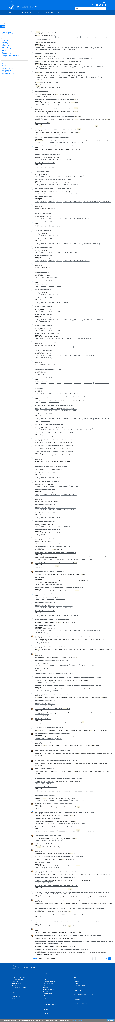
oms (4, 56)
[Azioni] (10, 2)
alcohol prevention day (52, 867)
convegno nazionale (41, 632)
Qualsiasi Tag (5, 40)
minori (76, 393)
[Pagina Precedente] (94, 958)
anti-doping (58, 113)
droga (37, 463)
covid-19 (59, 840)
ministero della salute (42, 715)
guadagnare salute (52, 104)
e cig (37, 385)
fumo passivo (6, 53)
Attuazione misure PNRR (17, 1009)
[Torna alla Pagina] (1, 20)
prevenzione (44, 534)
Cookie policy (14, 1000)
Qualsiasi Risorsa (6, 32)
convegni (73, 77)
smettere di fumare (60, 151)
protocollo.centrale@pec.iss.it (20, 987)
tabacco (5, 45)
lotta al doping (40, 374)
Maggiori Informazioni (77, 1020)
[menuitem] (12, 12)
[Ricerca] (105, 8)
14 (106, 958)
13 (103, 958)
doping (37, 113)
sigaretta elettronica (88, 559)
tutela (50, 113)
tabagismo (38, 77)
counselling (80, 366)
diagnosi (47, 682)
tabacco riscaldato (89, 355)
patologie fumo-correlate (9, 52)
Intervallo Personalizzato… (9, 73)
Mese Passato (6, 70)
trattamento (55, 682)
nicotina (5, 47)
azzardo (53, 823)
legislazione (39, 775)
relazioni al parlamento (53, 277)
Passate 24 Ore (7, 67)
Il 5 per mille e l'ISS (47, 1013)
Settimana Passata (8, 68)
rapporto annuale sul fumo (43, 357)
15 (110, 958)
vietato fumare (107, 37)
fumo (4, 42)
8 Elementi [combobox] (33, 958)
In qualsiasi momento (7, 63)
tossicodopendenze (55, 463)
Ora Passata (6, 65)
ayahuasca (38, 723)
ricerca (61, 823)
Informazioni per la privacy (18, 996)
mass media (50, 783)
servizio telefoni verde (68, 366)
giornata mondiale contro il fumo (66, 509)
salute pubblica (60, 598)
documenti (51, 840)
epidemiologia (39, 823)
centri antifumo (57, 49)
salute (44, 113)
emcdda (44, 840)
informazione (81, 77)
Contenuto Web (7, 33)
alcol (37, 104)
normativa (88, 429)
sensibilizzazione (40, 79)
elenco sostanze (49, 775)
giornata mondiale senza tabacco (11, 55)
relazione (44, 463)
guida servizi (39, 567)
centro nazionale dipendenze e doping (52, 584)
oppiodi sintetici (47, 882)
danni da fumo (7, 48)
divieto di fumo (96, 37)
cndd (4, 50)
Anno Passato (6, 71)
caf (51, 96)
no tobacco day (92, 77)
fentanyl (38, 882)
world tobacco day (41, 673)
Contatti (13, 998)
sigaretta (5, 44)
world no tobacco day (70, 49)
